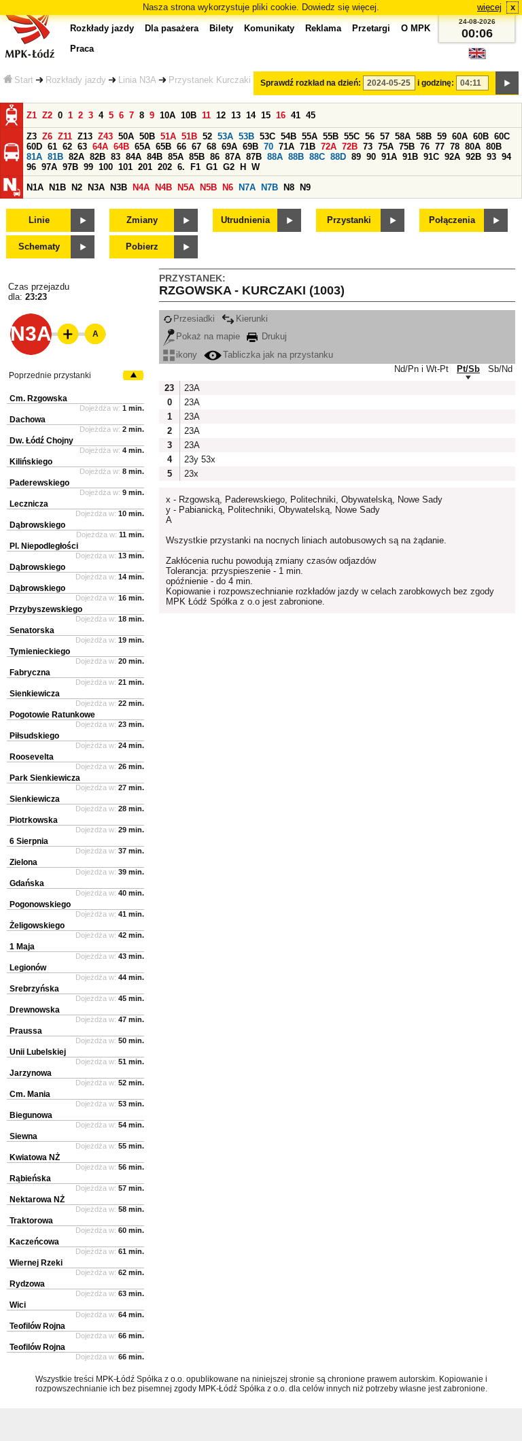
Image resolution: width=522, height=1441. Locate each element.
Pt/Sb (468, 369)
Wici (18, 1305)
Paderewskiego (39, 483)
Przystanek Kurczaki (210, 80)
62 (67, 146)
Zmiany (142, 220)
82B (97, 157)
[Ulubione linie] (64, 334)
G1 (212, 167)
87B (254, 157)
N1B (57, 187)
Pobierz (142, 246)
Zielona (23, 862)
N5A (185, 187)
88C (317, 157)
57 (384, 136)
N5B (208, 187)
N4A (141, 187)
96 (31, 167)
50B (147, 136)
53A (225, 136)
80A (473, 146)
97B (70, 167)
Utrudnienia (245, 220)
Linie (39, 220)
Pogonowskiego (40, 904)
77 (440, 146)
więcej (489, 7)
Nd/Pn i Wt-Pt (421, 369)
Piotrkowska (34, 820)
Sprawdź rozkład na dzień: (310, 83)
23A (191, 388)
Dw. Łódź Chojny (41, 440)
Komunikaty (269, 28)
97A (49, 167)
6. (181, 167)
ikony (186, 355)
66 (181, 146)
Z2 (47, 115)
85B (197, 157)
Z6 (47, 136)
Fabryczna (30, 672)
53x (208, 459)
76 (425, 146)
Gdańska (27, 883)
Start (23, 80)
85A (176, 157)
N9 (305, 187)
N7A (247, 187)
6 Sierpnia (29, 841)
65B (163, 146)
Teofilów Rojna (37, 1326)
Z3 (32, 136)
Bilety (221, 28)
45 (310, 115)
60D (34, 146)
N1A (35, 187)
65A (142, 146)
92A (452, 157)
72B (350, 146)
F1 (195, 167)
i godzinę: (435, 83)
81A (34, 157)
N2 (76, 187)
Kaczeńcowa (34, 1242)
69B (250, 146)
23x (191, 474)
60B (481, 136)
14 (251, 115)
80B (494, 146)
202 (165, 167)
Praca (82, 49)
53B (246, 136)
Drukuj (273, 336)
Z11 (65, 136)
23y (191, 459)
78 (454, 146)
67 (196, 146)
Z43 (105, 136)
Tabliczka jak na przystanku (278, 355)
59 (442, 136)
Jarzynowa (31, 1073)
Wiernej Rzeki (36, 1263)
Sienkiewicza (35, 693)
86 (215, 157)
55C (352, 136)
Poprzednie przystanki (50, 375)
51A (168, 136)
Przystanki (349, 220)
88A (275, 157)
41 (295, 115)
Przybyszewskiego (46, 609)
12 (221, 115)
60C (502, 136)
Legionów (28, 967)
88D (338, 157)
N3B (118, 187)
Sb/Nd (500, 369)
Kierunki (252, 318)
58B (424, 136)
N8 (288, 187)
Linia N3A (137, 80)
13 (236, 115)
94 (506, 157)
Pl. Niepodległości (44, 546)
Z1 (32, 115)
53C (267, 136)
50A (126, 136)
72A (328, 146)
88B (296, 157)
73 (367, 146)
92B (473, 157)
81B (55, 157)
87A (233, 157)
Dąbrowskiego (37, 525)
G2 (228, 167)
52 (207, 136)
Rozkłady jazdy (76, 80)
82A (76, 157)
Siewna (23, 1136)
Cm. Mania (30, 1094)
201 (145, 167)
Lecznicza (29, 504)
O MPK (415, 28)
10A (167, 115)
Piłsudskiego (34, 736)
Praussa (26, 1031)
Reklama (323, 28)
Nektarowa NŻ (37, 1199)
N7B (269, 187)
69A (229, 146)
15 (266, 115)
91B (410, 157)
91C (431, 157)
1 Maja (22, 946)
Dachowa (28, 419)
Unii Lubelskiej (38, 1052)
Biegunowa (31, 1115)
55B (330, 136)
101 (125, 167)
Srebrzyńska (34, 989)
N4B (163, 187)
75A (386, 146)
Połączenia (452, 220)
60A (460, 136)
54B (288, 136)
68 (211, 146)
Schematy (39, 246)
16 (280, 115)
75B (407, 146)
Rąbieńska (30, 1178)
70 (268, 146)
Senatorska (32, 630)
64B (121, 146)
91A (389, 157)
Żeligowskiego (37, 925)
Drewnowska (35, 1010)
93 (491, 157)
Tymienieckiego (40, 651)
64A (100, 146)
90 (371, 157)
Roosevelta (32, 757)
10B (188, 115)
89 (356, 157)
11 (206, 115)
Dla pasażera (171, 28)
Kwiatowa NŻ (35, 1157)
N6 (227, 187)
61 (52, 146)
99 (88, 167)
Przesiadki (194, 318)
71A (286, 146)
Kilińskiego (31, 462)
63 (82, 146)
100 (106, 167)
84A (133, 157)
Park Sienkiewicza (45, 778)
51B (189, 136)
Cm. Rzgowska (38, 398)
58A (403, 136)
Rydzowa (27, 1284)
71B (307, 146)
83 (115, 157)
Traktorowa (31, 1220)
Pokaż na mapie (208, 336)
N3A (96, 187)
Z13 (84, 136)
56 (370, 136)
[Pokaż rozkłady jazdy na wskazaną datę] (507, 83)
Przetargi (371, 28)
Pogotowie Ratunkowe (52, 714)
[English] (477, 57)
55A (309, 136)
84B (154, 157)
